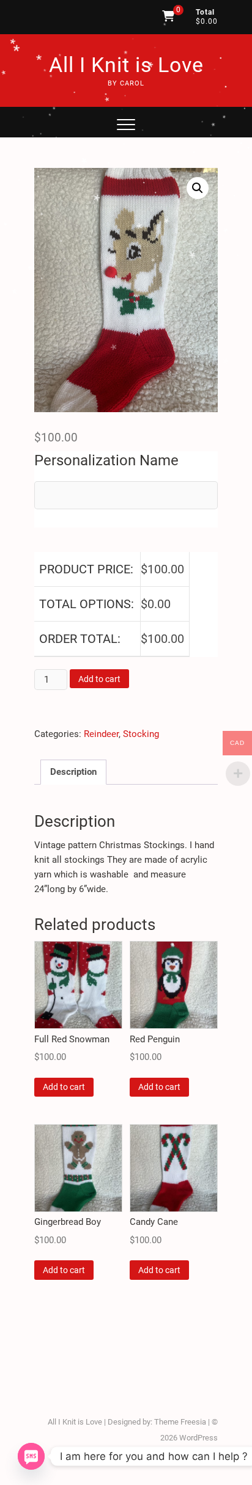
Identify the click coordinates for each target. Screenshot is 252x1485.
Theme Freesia (180, 1421)
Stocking (141, 733)
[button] (198, 188)
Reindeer (101, 733)
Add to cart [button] (64, 1087)
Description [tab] (73, 771)
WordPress (198, 1437)
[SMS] (31, 1456)
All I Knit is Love (126, 65)
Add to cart (99, 679)
